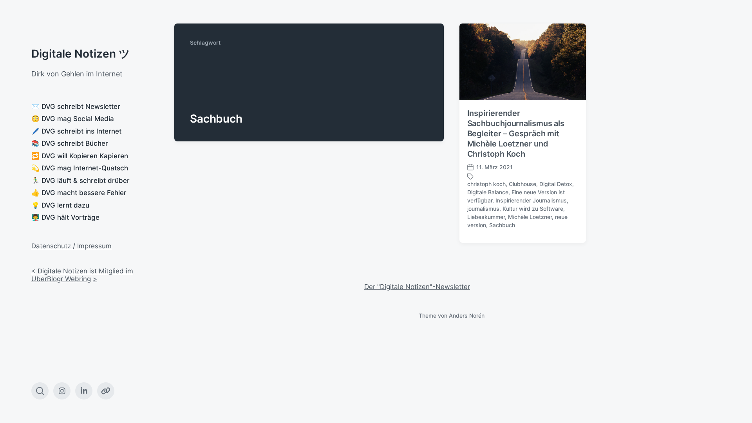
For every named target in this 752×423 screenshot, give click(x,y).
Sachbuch (502, 225)
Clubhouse (522, 184)
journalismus (483, 208)
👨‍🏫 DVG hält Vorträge (65, 217)
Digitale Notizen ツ (80, 53)
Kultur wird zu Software (533, 208)
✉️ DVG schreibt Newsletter (75, 106)
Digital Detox (555, 184)
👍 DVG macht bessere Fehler (79, 193)
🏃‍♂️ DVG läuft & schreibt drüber (80, 180)
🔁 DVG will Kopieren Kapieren (79, 156)
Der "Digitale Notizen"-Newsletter (417, 287)
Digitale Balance (487, 192)
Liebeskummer (486, 216)
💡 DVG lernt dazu (60, 205)
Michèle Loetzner (530, 216)
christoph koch (486, 184)
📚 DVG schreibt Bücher (69, 143)
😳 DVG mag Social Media (72, 119)
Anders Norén (466, 315)
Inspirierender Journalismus (531, 200)
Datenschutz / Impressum (71, 246)
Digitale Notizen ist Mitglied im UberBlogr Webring (82, 275)
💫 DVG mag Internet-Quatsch (79, 168)
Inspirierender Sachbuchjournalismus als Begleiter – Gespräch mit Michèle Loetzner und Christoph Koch (516, 133)
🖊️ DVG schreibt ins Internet (76, 131)
